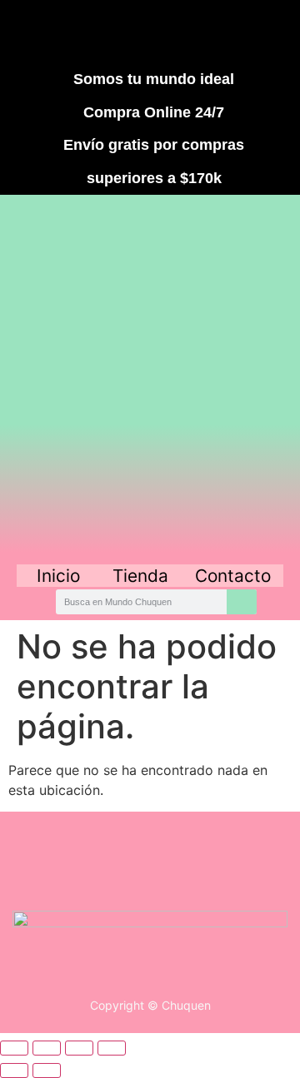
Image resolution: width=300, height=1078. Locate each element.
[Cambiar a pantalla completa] (46, 1048)
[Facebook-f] (59, 31)
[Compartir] (79, 1048)
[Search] (242, 601)
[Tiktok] (181, 31)
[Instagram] (120, 31)
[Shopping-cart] (241, 31)
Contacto (233, 575)
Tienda (140, 575)
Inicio (58, 575)
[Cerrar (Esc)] (112, 1048)
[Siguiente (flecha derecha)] (46, 1070)
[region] (150, 377)
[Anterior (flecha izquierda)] (14, 1070)
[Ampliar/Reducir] (14, 1048)
